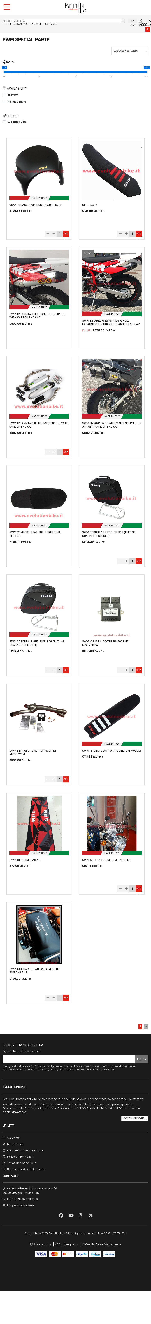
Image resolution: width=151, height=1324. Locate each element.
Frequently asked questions (24, 1150)
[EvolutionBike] (75, 8)
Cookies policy (68, 1244)
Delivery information (19, 1157)
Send (140, 1059)
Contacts (13, 1138)
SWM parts (22, 24)
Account (141, 22)
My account (14, 1144)
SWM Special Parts (45, 24)
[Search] (123, 21)
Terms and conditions (21, 1163)
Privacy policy (42, 1244)
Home (9, 24)
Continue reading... (134, 1118)
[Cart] (146, 21)
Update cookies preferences (25, 1169)
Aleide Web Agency (108, 1244)
